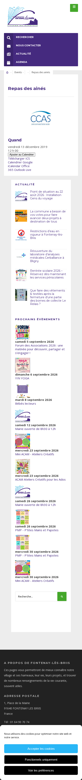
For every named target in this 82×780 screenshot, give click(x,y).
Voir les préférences (41, 770)
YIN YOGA (22, 378)
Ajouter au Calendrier (22, 154)
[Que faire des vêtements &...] (21, 295)
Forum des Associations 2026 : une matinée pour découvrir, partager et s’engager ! (40, 349)
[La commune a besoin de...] (21, 216)
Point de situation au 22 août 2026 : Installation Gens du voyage (46, 195)
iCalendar (14, 166)
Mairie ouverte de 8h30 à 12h (35, 429)
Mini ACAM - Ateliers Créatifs (34, 454)
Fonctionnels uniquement (41, 759)
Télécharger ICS (19, 158)
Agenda (21, 62)
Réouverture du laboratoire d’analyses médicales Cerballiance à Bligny (47, 256)
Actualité (23, 53)
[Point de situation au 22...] (21, 196)
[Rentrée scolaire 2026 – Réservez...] (21, 275)
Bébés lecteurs (25, 403)
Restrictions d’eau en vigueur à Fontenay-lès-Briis (46, 234)
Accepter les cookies (41, 748)
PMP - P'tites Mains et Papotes (37, 530)
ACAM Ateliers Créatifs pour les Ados (40, 479)
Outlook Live (22, 170)
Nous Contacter (28, 45)
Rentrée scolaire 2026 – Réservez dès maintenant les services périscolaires (48, 274)
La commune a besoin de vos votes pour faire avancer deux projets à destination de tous (48, 216)
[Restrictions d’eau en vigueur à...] (21, 235)
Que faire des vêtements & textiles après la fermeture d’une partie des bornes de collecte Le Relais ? (48, 297)
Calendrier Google (20, 162)
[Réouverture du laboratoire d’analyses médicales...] (21, 255)
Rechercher (25, 37)
